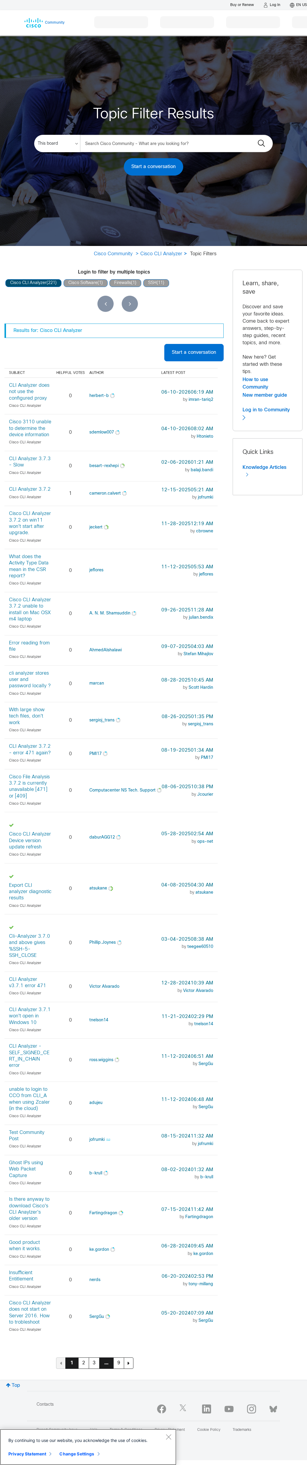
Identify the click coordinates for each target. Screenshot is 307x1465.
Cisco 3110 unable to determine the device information (30, 428)
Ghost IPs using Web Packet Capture (26, 1169)
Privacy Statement (27, 1453)
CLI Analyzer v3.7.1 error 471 (27, 982)
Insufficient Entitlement (21, 1276)
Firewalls (122, 283)
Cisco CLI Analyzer (161, 254)
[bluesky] (273, 1407)
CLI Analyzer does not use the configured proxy (29, 392)
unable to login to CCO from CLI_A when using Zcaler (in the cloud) (29, 1099)
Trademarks (242, 1430)
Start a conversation (153, 166)
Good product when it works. (25, 1245)
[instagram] (251, 1408)
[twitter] (184, 1408)
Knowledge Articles (264, 467)
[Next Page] (128, 1363)
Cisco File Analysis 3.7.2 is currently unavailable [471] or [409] (29, 786)
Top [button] (16, 1385)
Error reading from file (29, 646)
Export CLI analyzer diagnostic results (30, 892)
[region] (88, 1447)
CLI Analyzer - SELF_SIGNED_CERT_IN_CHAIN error (29, 1056)
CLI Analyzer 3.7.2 (30, 489)
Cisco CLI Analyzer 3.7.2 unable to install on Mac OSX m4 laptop (30, 609)
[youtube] (229, 1408)
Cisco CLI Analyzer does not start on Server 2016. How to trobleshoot (30, 1312)
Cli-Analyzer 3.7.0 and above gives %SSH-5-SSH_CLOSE (29, 946)
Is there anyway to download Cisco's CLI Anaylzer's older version (29, 1209)
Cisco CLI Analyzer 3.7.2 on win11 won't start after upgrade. (30, 523)
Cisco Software (82, 283)
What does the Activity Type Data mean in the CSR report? (29, 566)
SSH (152, 283)
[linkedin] (206, 1408)
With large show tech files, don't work (27, 716)
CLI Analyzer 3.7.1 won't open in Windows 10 (30, 1016)
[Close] (168, 1437)
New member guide (265, 395)
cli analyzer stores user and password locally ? (30, 679)
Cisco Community (113, 254)
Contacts (45, 1405)
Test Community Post (26, 1135)
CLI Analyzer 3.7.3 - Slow (30, 462)
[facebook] (161, 1408)
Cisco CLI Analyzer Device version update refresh (30, 840)
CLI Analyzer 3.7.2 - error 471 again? (30, 749)
